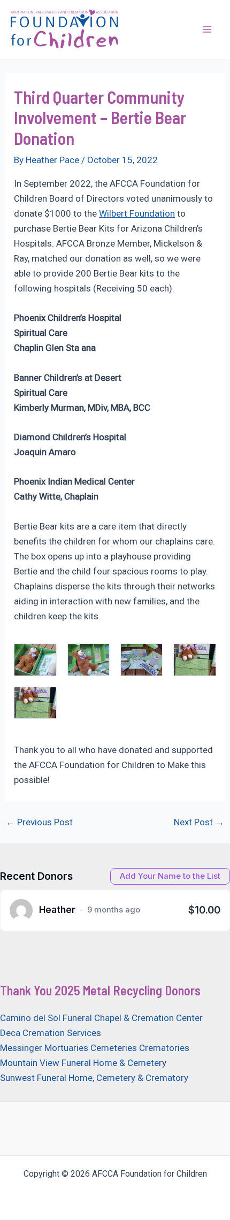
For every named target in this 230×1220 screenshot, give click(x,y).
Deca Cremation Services (50, 1032)
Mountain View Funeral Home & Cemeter (81, 1062)
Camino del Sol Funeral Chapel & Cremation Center (101, 1017)
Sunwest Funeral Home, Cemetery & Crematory (94, 1077)
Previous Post (39, 822)
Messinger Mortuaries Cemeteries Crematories (94, 1047)
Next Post (199, 822)
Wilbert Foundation (137, 213)
